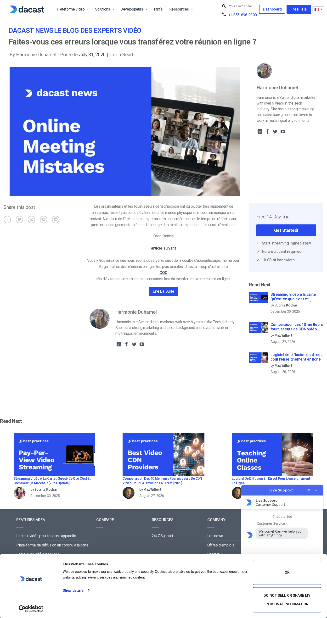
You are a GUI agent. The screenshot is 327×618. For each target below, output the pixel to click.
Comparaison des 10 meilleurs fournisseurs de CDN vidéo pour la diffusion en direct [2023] (297, 327)
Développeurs (131, 9)
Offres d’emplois (221, 545)
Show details (73, 590)
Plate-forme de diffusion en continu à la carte (52, 545)
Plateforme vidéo (71, 9)
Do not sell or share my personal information (287, 599)
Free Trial (298, 9)
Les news (215, 536)
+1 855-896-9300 (242, 15)
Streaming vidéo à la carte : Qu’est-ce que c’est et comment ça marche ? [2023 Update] (295, 297)
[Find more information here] (282, 549)
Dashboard (272, 9)
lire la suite (163, 291)
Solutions (102, 9)
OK (287, 572)
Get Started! (286, 230)
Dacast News (31, 30)
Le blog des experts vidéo (97, 30)
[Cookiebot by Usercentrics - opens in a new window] (31, 608)
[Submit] (224, 6)
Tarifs (158, 9)
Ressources (179, 9)
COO (163, 272)
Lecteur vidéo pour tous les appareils (46, 536)
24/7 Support (162, 536)
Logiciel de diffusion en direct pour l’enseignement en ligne (296, 357)
